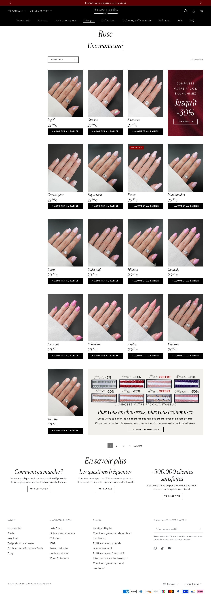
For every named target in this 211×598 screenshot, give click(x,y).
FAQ (52, 543)
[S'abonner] (201, 529)
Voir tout (13, 538)
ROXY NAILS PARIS (24, 584)
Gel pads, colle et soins (21, 543)
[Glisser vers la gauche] (10, 3)
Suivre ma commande (63, 533)
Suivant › (138, 445)
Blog (10, 553)
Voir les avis (172, 496)
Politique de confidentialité (108, 553)
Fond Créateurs (59, 558)
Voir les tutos (39, 489)
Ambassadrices (59, 553)
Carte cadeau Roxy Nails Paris (25, 548)
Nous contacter (59, 548)
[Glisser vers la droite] (200, 3)
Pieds (11, 533)
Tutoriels (55, 538)
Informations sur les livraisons (110, 558)
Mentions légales (103, 528)
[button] (185, 11)
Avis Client (56, 528)
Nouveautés (15, 528)
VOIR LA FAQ (105, 489)
